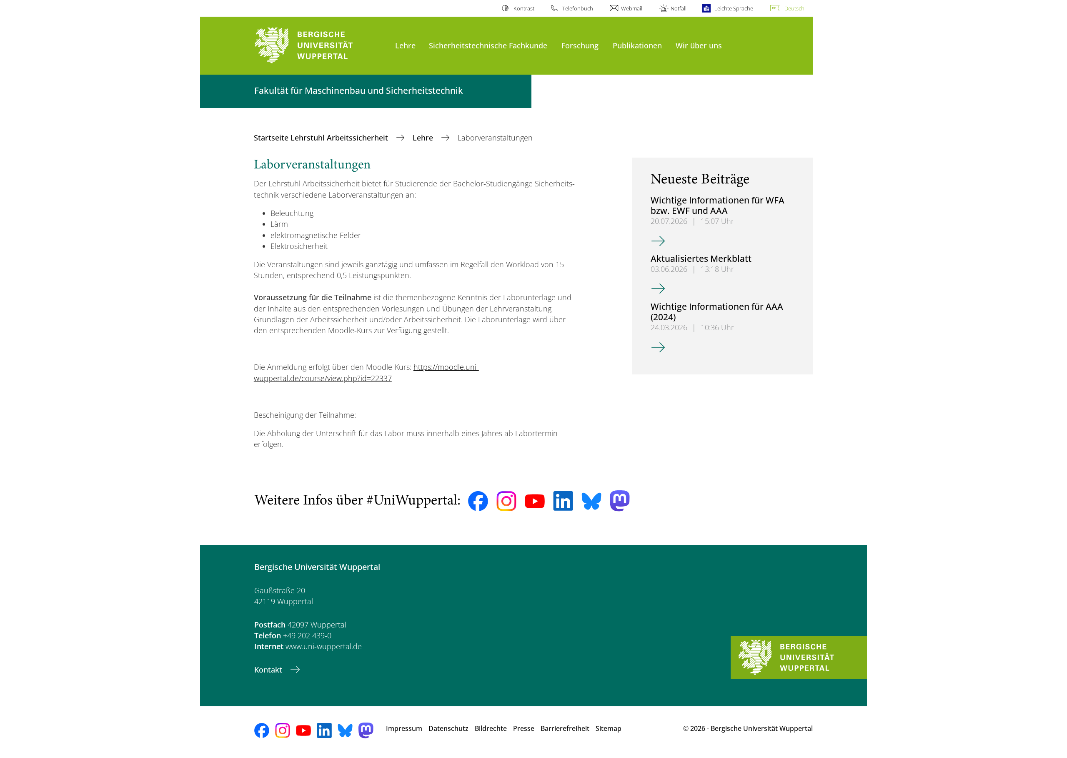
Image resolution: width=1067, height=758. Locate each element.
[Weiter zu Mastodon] (620, 501)
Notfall (678, 8)
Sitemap (608, 728)
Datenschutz (448, 728)
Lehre (405, 45)
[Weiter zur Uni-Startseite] (320, 46)
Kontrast (523, 8)
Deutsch (794, 8)
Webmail (631, 8)
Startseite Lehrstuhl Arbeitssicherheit (322, 138)
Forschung (580, 45)
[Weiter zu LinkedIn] (563, 501)
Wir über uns (699, 45)
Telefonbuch (577, 8)
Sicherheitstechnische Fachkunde (488, 45)
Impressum (404, 728)
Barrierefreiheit (565, 728)
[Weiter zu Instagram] (506, 501)
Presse (523, 728)
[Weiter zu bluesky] (591, 501)
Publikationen (637, 45)
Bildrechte (491, 728)
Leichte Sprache (733, 8)
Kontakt (269, 670)
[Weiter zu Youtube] (535, 501)
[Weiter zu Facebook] (478, 501)
